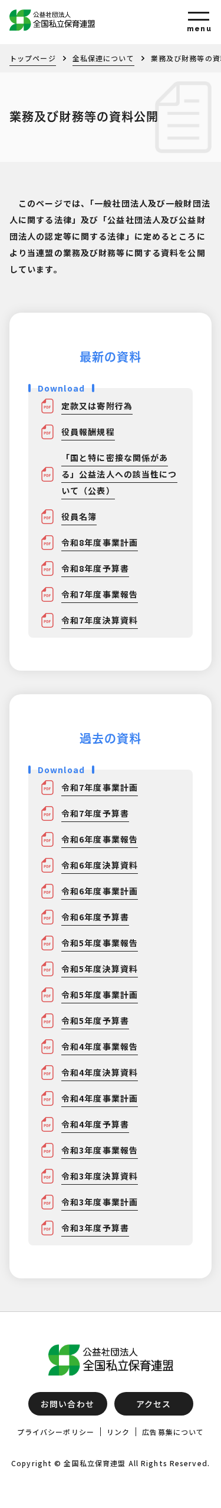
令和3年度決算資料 (99, 1176)
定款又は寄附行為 (97, 406)
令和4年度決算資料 (99, 1072)
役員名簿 (79, 516)
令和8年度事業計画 (99, 542)
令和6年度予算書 (95, 917)
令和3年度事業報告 (99, 1150)
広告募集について (173, 1432)
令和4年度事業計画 (99, 1098)
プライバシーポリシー (55, 1432)
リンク (118, 1432)
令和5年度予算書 (95, 1020)
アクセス (153, 1404)
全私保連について (103, 58)
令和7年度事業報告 (99, 594)
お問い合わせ (67, 1404)
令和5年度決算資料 (99, 969)
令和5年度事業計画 (99, 994)
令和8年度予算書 (95, 568)
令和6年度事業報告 (99, 839)
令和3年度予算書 (95, 1228)
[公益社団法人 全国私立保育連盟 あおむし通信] (110, 20)
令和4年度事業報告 (99, 1046)
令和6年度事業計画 (99, 891)
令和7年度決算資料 (99, 620)
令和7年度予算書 (95, 813)
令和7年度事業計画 (99, 787)
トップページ (32, 58)
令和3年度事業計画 (99, 1202)
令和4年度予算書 (95, 1124)
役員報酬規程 (88, 432)
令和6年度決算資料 (99, 865)
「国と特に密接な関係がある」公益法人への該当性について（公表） (119, 474)
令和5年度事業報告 (99, 943)
